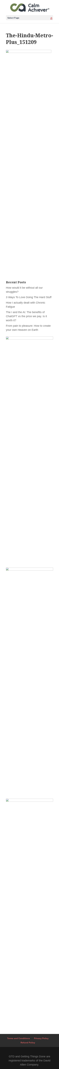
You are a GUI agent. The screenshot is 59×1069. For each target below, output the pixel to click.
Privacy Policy (41, 1038)
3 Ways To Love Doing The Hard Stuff (28, 297)
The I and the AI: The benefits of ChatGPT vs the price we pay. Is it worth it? (26, 316)
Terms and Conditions (18, 1038)
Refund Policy (28, 1042)
